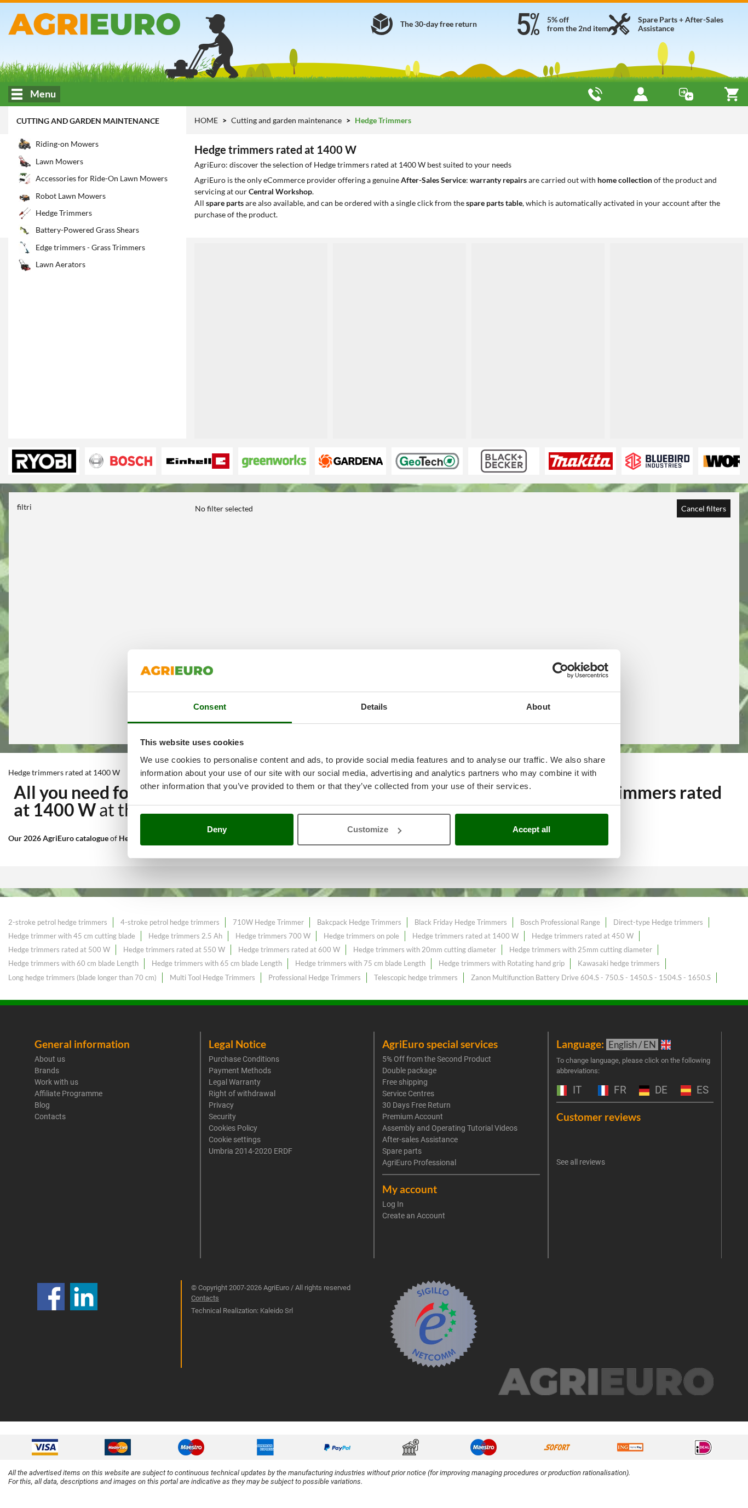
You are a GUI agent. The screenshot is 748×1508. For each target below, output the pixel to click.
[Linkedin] (83, 1324)
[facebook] (50, 1324)
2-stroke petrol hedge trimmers (57, 922)
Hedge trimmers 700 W (272, 935)
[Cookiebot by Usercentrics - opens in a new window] (560, 671)
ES (701, 1090)
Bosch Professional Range (560, 922)
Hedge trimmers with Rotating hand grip (502, 963)
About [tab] (538, 706)
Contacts (50, 1116)
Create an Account (413, 1215)
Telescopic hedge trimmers (416, 977)
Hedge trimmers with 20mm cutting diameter (424, 949)
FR (618, 1090)
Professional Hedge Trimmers (314, 977)
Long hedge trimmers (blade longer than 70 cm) (82, 977)
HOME (206, 120)
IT (576, 1090)
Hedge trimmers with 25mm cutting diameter (580, 949)
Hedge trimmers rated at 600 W (289, 949)
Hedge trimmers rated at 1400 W (465, 935)
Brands (46, 1070)
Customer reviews (598, 1116)
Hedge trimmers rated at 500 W (59, 949)
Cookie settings (235, 1139)
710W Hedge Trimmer (268, 922)
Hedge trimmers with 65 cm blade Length (217, 963)
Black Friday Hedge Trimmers (461, 922)
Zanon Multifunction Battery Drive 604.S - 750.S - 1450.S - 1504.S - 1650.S (591, 977)
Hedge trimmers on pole (361, 935)
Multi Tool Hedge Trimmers (212, 977)
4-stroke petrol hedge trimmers (170, 922)
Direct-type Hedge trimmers (658, 922)
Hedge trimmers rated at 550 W (174, 949)
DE (660, 1090)
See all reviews (580, 1162)
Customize (367, 829)
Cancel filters (703, 508)
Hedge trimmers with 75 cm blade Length (360, 963)
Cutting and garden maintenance (87, 120)
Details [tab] (374, 706)
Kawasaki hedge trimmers (619, 963)
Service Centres (408, 1093)
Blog (42, 1105)
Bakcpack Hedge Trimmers (359, 922)
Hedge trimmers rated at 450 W (583, 935)
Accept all (531, 829)
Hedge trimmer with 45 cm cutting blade (71, 935)
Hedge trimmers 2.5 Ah (185, 935)
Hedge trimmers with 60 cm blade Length (73, 963)
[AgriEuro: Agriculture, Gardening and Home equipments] (124, 24)
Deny (217, 829)
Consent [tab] (209, 706)
